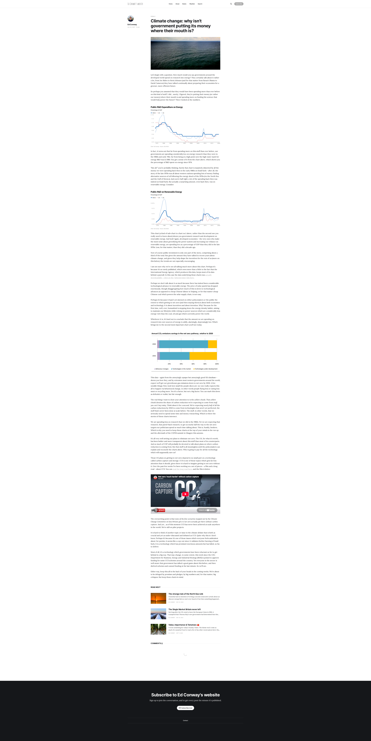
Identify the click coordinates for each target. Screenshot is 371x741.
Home (170, 4)
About (177, 4)
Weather (192, 4)
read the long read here (182, 469)
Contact (185, 720)
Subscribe (239, 4)
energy (153, 16)
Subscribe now (186, 708)
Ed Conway (132, 24)
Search (200, 4)
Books (184, 4)
